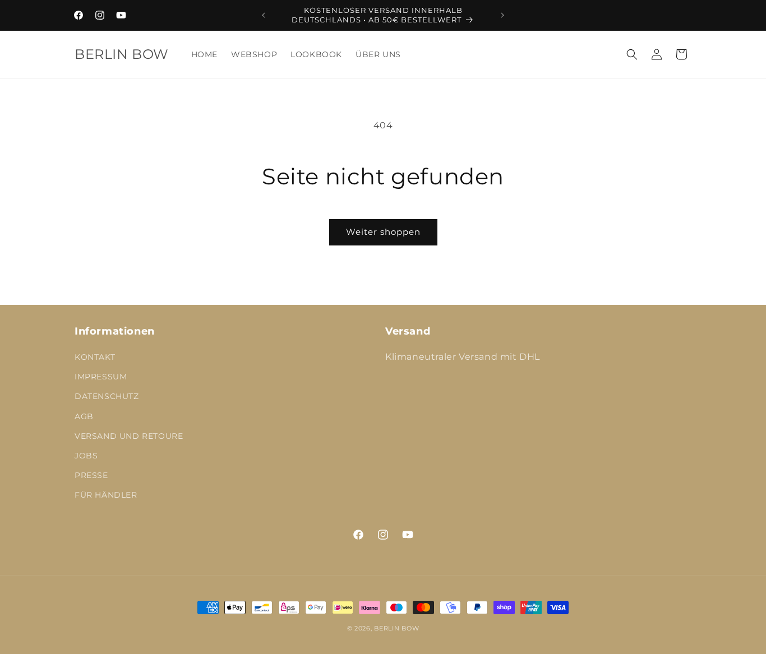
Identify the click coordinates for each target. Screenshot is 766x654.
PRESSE (91, 475)
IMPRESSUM (101, 377)
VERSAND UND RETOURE (129, 436)
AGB (84, 416)
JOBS (86, 456)
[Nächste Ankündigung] (502, 15)
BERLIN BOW (396, 628)
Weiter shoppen (383, 231)
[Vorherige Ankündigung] (263, 15)
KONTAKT (95, 357)
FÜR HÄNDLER (106, 495)
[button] (632, 54)
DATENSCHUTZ (107, 396)
